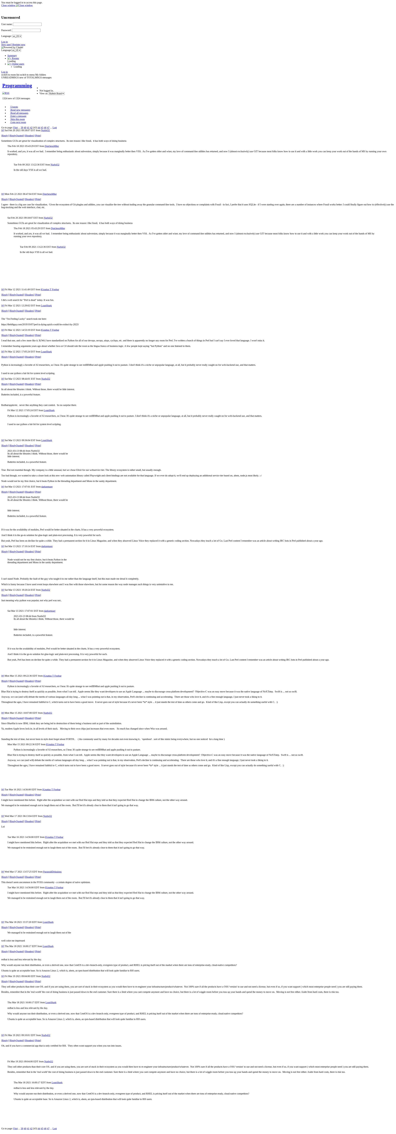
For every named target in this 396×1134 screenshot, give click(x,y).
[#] (2, 130)
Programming (17, 85)
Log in (4, 41)
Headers (29, 135)
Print (38, 135)
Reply (5, 135)
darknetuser (47, 486)
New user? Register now (13, 44)
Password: (6, 30)
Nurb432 (45, 130)
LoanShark (46, 305)
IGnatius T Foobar (50, 289)
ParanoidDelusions (52, 871)
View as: (43, 93)
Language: (6, 36)
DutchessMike (52, 146)
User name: (6, 24)
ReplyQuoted (16, 135)
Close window (8, 5)
